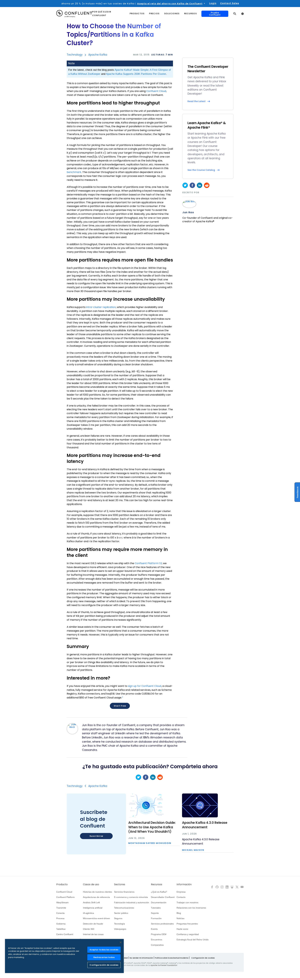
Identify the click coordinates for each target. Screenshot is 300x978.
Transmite (61, 908)
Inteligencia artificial (92, 908)
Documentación (158, 902)
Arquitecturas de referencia (96, 897)
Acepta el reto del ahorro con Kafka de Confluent (169, 3)
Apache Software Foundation (163, 965)
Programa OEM (158, 934)
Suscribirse (96, 836)
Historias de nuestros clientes (97, 892)
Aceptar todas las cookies (104, 949)
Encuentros (156, 939)
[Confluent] (74, 13)
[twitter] (185, 185)
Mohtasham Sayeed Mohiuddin (149, 843)
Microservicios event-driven (96, 918)
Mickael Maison (193, 850)
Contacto (181, 897)
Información (184, 884)
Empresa (181, 892)
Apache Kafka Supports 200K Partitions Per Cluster (136, 73)
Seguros (118, 918)
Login (212, 3)
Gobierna (60, 923)
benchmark (74, 172)
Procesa (60, 918)
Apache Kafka (97, 55)
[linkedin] (199, 185)
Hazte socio (182, 929)
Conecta (60, 913)
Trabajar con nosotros (187, 902)
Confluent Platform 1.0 (148, 563)
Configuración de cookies (203, 958)
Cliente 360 (88, 929)
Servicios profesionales (162, 923)
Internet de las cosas (93, 934)
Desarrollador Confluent (163, 897)
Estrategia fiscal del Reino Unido (193, 939)
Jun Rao (188, 212)
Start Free (120, 705)
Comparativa (157, 945)
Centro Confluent (64, 934)
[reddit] (207, 185)
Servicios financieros (124, 892)
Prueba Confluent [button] (214, 13)
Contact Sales (229, 3)
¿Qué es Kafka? (159, 892)
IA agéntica (88, 913)
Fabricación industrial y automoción (131, 902)
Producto (62, 884)
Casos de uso (91, 884)
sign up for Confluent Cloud (144, 686)
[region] (64, 956)
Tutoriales (156, 908)
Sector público (121, 913)
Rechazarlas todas (104, 957)
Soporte (155, 913)
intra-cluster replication (101, 307)
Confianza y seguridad (188, 934)
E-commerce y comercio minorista (131, 897)
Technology (75, 55)
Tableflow (60, 929)
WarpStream (62, 902)
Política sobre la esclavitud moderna (171, 958)
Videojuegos (120, 929)
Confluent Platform (65, 897)
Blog (179, 913)
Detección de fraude (93, 923)
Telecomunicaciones (124, 908)
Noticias (180, 918)
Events (154, 929)
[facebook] (192, 185)
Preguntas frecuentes (187, 923)
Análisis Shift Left (91, 902)
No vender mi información (141, 958)
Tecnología (119, 923)
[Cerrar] (121, 942)
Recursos (156, 884)
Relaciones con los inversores (191, 908)
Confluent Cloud (156, 91)
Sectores (119, 884)
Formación (156, 918)
